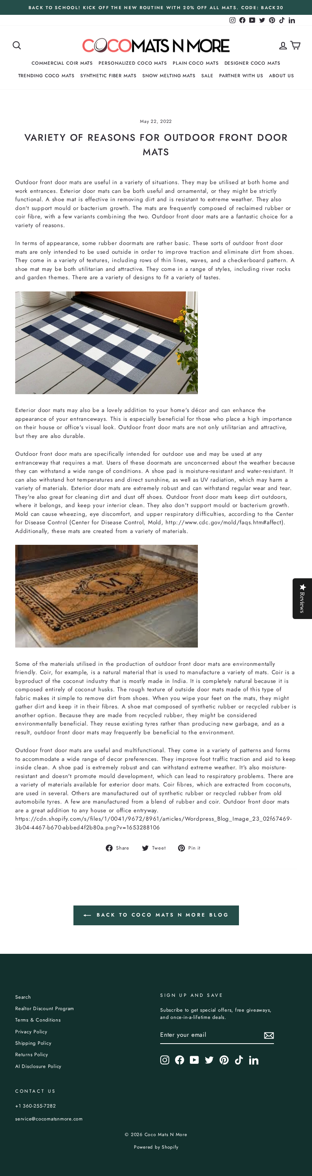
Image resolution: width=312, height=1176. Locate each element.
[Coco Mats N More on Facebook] (179, 1060)
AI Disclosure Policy (38, 1066)
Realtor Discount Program (44, 1008)
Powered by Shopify (156, 1147)
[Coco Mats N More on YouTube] (194, 1060)
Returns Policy (31, 1054)
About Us (281, 75)
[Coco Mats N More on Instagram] (164, 1060)
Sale (207, 75)
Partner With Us (241, 75)
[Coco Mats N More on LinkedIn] (253, 1060)
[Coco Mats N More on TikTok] (239, 1060)
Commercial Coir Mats (62, 63)
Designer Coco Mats (252, 63)
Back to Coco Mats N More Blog (161, 914)
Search (23, 997)
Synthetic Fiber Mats (108, 75)
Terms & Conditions (38, 1019)
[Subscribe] (269, 1035)
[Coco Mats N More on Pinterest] (224, 1060)
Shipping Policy (33, 1043)
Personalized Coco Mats (133, 63)
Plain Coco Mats (196, 63)
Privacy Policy (31, 1031)
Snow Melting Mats (169, 75)
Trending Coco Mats (46, 75)
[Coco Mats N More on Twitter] (209, 1060)
